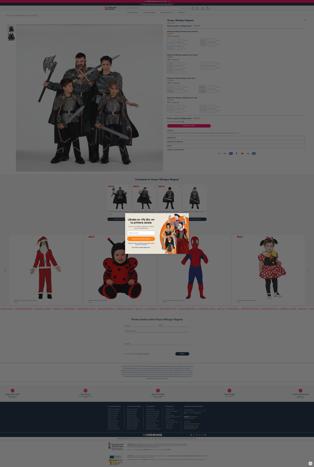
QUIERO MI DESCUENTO (141, 239)
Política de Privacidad (141, 244)
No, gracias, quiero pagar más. (141, 247)
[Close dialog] (186, 215)
